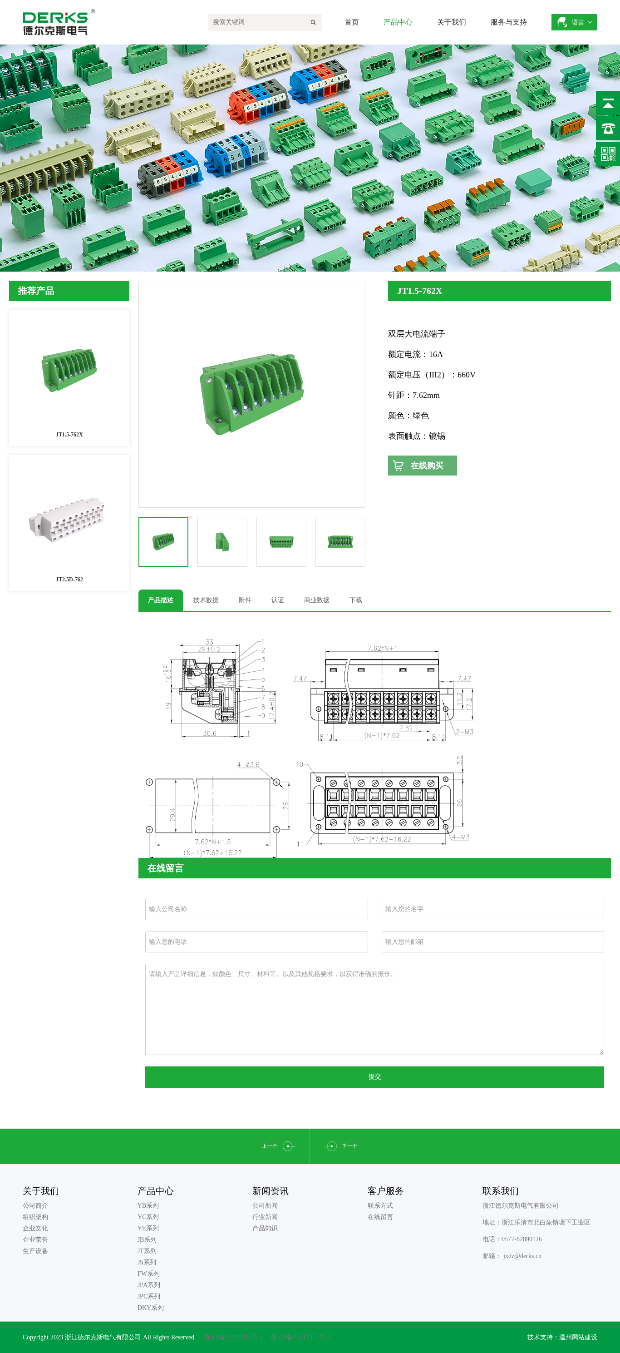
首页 (351, 22)
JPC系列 (149, 1296)
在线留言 (380, 1217)
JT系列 (147, 1251)
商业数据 (317, 600)
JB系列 (147, 1239)
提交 (375, 1076)
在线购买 (427, 465)
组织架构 (35, 1217)
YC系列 (148, 1217)
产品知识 (265, 1228)
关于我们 (451, 22)
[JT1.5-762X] (69, 370)
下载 (355, 600)
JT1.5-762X (69, 434)
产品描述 (160, 600)
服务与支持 (509, 22)
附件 (245, 600)
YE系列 (148, 1228)
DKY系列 (151, 1307)
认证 (277, 600)
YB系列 (148, 1205)
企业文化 (35, 1228)
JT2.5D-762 (69, 579)
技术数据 (206, 600)
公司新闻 (265, 1205)
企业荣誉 (35, 1239)
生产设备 (35, 1251)
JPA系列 (149, 1285)
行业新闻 (265, 1217)
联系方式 (380, 1205)
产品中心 (398, 22)
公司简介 (35, 1205)
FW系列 (149, 1273)
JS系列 (147, 1262)
